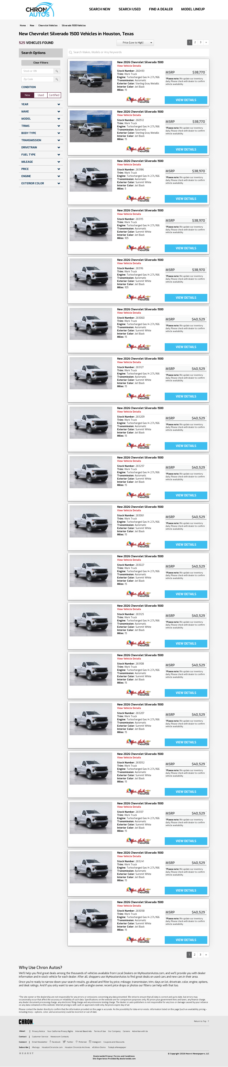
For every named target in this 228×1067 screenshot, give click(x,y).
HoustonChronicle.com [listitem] (52, 1047)
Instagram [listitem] (96, 1042)
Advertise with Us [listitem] (140, 1031)
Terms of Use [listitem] (100, 1031)
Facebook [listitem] (56, 1042)
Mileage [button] (27, 162)
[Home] (41, 10)
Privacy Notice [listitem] (38, 1031)
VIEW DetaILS (186, 100)
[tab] (41, 87)
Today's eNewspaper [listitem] (117, 1047)
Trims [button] (25, 126)
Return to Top (200, 1021)
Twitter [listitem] (70, 1042)
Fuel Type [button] (28, 154)
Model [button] (26, 118)
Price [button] (25, 169)
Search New (99, 9)
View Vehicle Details (129, 66)
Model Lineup (193, 9)
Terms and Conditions (124, 1056)
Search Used (130, 9)
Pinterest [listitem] (83, 1042)
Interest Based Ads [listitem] (83, 1031)
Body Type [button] (28, 133)
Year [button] (24, 104)
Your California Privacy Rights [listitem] (60, 1031)
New (27, 95)
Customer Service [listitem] (40, 1036)
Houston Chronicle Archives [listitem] (77, 1047)
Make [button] (25, 111)
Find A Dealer (161, 9)
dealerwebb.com (128, 1058)
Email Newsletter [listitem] (39, 1042)
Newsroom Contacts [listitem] (60, 1036)
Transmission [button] (31, 140)
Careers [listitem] (126, 1031)
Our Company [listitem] (114, 1031)
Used (41, 95)
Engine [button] (26, 176)
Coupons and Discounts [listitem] (113, 1042)
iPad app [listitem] (36, 1047)
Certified (54, 95)
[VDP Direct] (138, 99)
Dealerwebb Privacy (102, 1056)
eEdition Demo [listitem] (99, 1047)
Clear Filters (40, 62)
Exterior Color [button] (32, 183)
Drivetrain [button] (29, 147)
